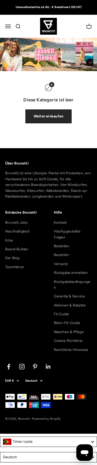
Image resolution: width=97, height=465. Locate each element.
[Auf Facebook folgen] (8, 366)
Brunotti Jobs (16, 222)
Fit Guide (61, 314)
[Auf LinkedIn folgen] (48, 366)
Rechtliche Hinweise (71, 350)
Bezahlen (61, 255)
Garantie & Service (69, 296)
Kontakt (60, 222)
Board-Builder (16, 249)
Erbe (9, 240)
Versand (61, 264)
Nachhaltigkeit (17, 231)
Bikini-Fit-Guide (67, 323)
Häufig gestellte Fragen (67, 234)
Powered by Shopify (46, 419)
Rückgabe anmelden (71, 273)
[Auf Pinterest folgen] (35, 366)
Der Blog (12, 258)
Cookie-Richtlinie (68, 341)
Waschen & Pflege (69, 332)
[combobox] (48, 442)
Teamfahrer (14, 267)
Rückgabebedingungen (72, 285)
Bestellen (62, 246)
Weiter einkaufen (48, 116)
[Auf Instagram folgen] (21, 366)
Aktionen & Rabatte (70, 305)
